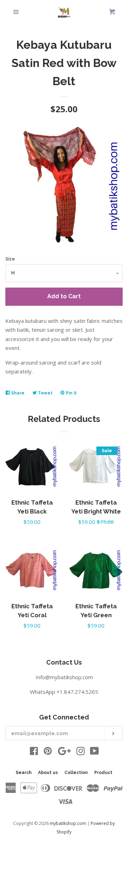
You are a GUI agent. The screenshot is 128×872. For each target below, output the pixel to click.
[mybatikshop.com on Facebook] (34, 752)
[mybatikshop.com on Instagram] (80, 752)
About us (48, 772)
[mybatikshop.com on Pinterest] (47, 752)
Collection (76, 772)
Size (10, 259)
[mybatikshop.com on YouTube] (94, 752)
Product (103, 772)
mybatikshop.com (68, 823)
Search (24, 772)
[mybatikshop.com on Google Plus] (64, 752)
